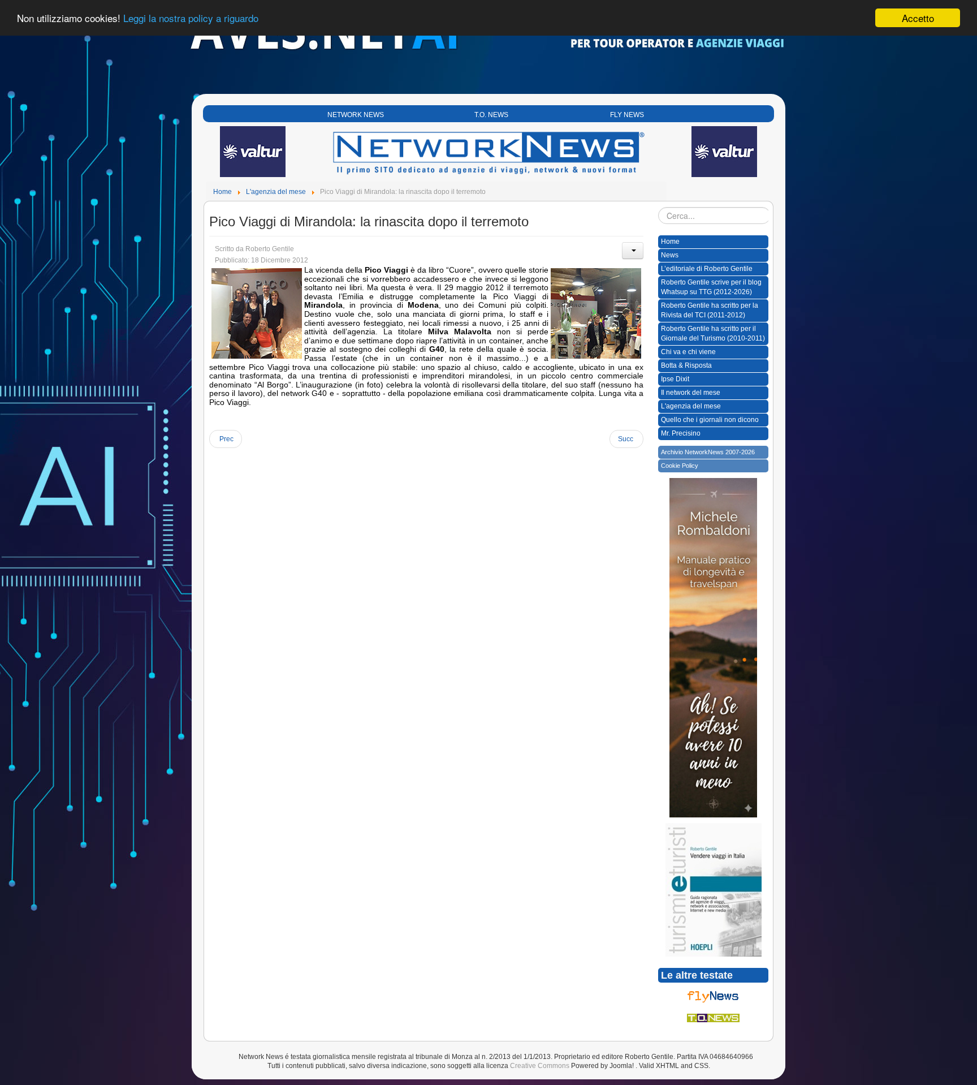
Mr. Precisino (681, 433)
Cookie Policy (679, 465)
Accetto (918, 18)
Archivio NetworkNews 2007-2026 (708, 452)
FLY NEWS (627, 115)
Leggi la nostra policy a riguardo (190, 18)
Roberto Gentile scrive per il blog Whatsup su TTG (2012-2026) (711, 287)
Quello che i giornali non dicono (710, 420)
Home (670, 242)
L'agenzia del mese (691, 406)
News (669, 255)
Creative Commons (539, 1066)
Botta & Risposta (686, 365)
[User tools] (632, 250)
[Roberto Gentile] (713, 889)
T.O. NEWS (491, 115)
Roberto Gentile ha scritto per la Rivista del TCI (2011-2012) (709, 310)
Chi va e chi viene (688, 352)
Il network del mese (690, 393)
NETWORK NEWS (355, 115)
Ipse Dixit (675, 379)
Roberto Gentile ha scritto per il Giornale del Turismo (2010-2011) (713, 333)
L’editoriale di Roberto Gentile (707, 269)
